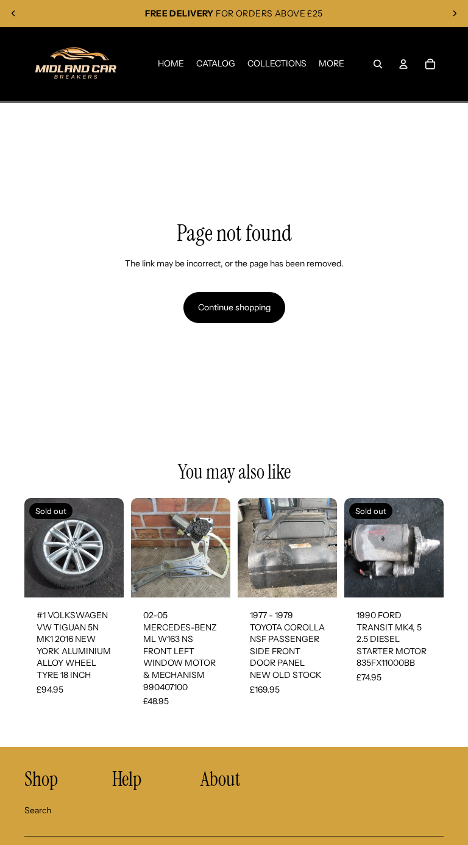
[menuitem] (331, 64)
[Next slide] (454, 13)
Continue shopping (234, 307)
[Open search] (377, 64)
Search (37, 810)
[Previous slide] (13, 13)
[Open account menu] (403, 64)
